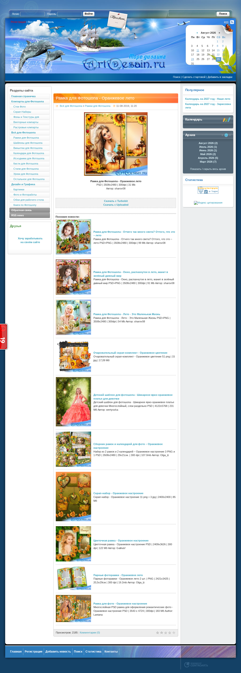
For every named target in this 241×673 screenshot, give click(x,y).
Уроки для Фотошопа (24, 173)
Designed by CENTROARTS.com (196, 664)
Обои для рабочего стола (27, 199)
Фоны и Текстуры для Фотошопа (24, 118)
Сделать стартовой (193, 77)
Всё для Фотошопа (71, 105)
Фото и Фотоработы (24, 194)
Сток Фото (18, 106)
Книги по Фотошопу (23, 205)
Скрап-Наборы (21, 111)
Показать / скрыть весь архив (208, 169)
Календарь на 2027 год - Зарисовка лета (208, 106)
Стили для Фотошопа (25, 168)
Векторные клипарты (24, 122)
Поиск (176, 77)
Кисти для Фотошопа (24, 163)
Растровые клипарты (25, 127)
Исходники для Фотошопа (27, 158)
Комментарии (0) (90, 632)
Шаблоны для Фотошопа (26, 142)
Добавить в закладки (220, 77)
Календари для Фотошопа (27, 153)
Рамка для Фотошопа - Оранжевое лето (95, 98)
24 (192, 59)
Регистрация (18, 21)
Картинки (17, 189)
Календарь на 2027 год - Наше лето (207, 98)
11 (198, 50)
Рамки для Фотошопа (25, 137)
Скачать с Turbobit (116, 201)
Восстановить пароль (41, 21)
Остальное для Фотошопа (27, 179)
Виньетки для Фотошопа (26, 148)
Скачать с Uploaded (116, 204)
